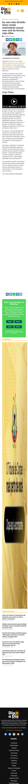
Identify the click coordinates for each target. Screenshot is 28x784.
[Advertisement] (14, 234)
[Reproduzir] (4, 106)
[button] (18, 11)
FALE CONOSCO (10, 730)
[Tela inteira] (24, 106)
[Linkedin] (19, 4)
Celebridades (14, 745)
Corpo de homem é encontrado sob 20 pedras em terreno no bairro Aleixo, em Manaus (13, 617)
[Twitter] (11, 4)
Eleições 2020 (14, 778)
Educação (14, 776)
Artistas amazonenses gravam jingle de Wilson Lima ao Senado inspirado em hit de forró (14, 626)
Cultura (14, 765)
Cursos (14, 770)
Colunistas (14, 753)
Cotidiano (6, 19)
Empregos (14, 781)
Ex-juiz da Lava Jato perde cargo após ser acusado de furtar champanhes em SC (13, 643)
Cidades (14, 748)
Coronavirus (14, 758)
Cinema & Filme (14, 750)
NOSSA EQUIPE (18, 730)
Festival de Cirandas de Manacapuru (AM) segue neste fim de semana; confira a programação (14, 634)
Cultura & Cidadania (14, 768)
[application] (14, 101)
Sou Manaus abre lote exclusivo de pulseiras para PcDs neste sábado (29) (13, 652)
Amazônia (14, 743)
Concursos (14, 755)
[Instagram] (14, 4)
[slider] (13, 106)
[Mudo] (21, 106)
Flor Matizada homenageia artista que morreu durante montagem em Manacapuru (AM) (13, 661)
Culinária (14, 763)
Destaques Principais (14, 19)
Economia (14, 773)
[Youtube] (16, 4)
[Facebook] (9, 4)
